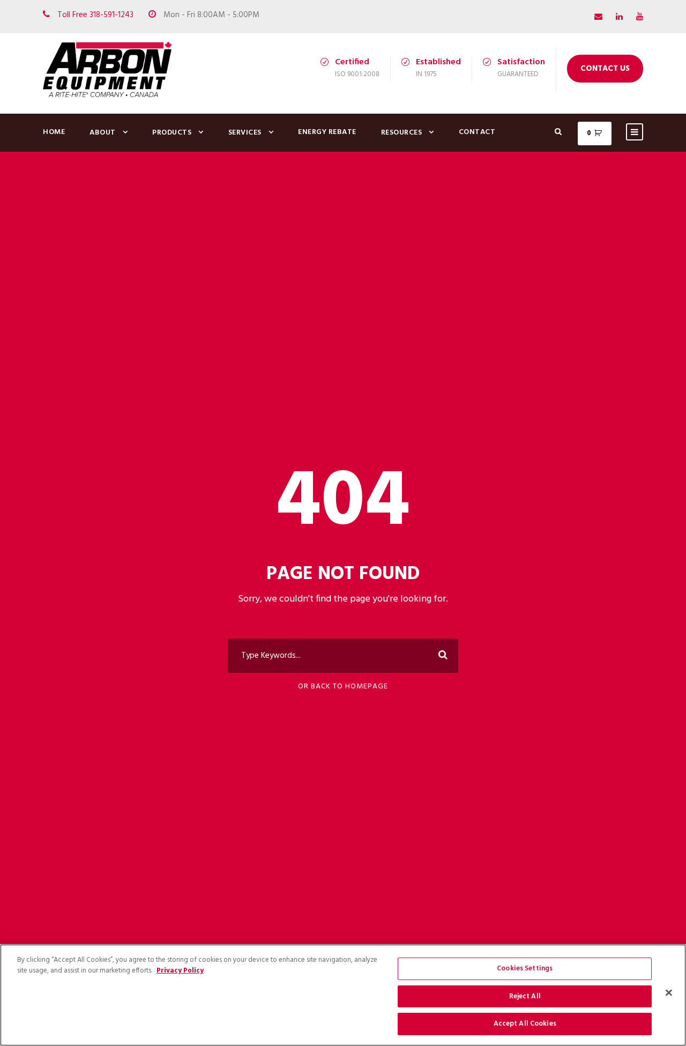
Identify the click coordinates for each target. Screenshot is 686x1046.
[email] (598, 17)
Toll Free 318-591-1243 (95, 15)
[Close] (669, 993)
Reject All (525, 996)
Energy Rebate (327, 132)
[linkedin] (619, 17)
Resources (401, 133)
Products (171, 133)
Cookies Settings (525, 968)
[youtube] (639, 17)
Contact (477, 132)
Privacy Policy (180, 970)
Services (245, 133)
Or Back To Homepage (343, 686)
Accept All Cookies (525, 1023)
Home (54, 132)
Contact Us (605, 68)
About (103, 133)
